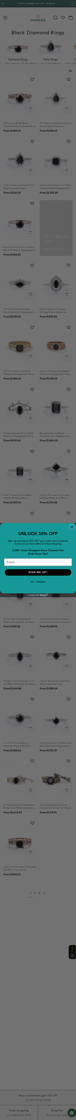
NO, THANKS (37, 582)
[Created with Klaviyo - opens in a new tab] (38, 595)
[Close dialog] (72, 527)
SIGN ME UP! (38, 572)
